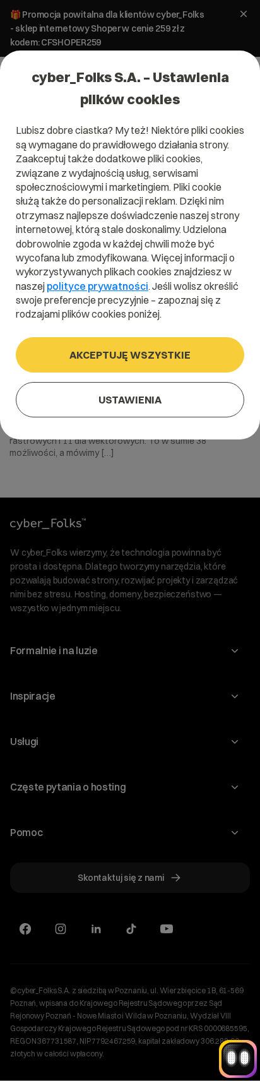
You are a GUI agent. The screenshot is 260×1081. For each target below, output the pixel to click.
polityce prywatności (97, 286)
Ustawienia (130, 399)
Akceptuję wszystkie (130, 355)
